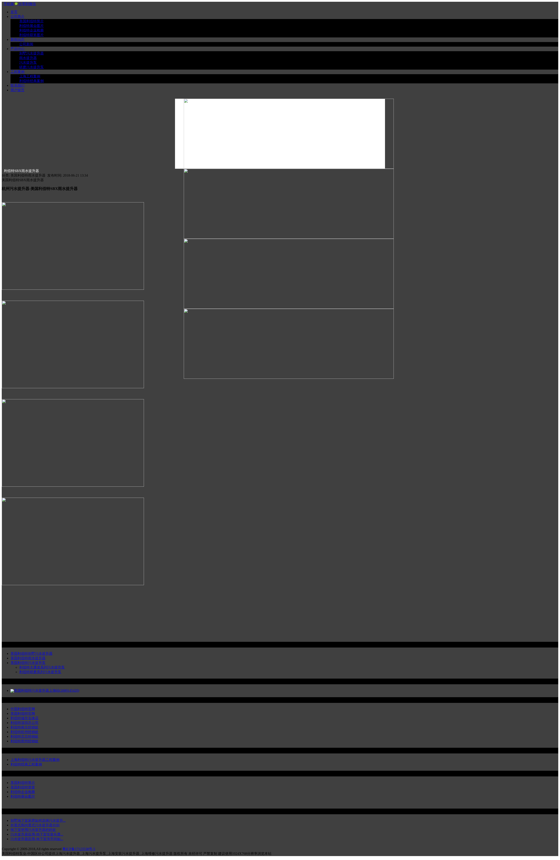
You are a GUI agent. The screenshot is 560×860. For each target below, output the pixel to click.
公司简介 (17, 16)
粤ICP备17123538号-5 (78, 849)
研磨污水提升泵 (31, 67)
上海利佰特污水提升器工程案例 (35, 760)
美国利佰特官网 (22, 713)
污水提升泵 (28, 62)
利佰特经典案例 (31, 81)
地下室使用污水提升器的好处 (33, 830)
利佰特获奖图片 (31, 35)
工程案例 (17, 72)
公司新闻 (26, 44)
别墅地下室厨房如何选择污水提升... (38, 820)
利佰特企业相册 (31, 30)
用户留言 (17, 90)
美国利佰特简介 (31, 21)
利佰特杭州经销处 (24, 732)
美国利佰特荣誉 (22, 787)
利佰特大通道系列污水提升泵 (42, 667)
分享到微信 (27, 4)
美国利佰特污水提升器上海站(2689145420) (46, 690)
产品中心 (17, 49)
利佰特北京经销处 (24, 736)
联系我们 (17, 85)
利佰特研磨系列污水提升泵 (40, 672)
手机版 (9, 4)
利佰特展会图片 (31, 26)
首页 (14, 12)
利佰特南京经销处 (24, 727)
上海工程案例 (29, 76)
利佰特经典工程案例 (26, 764)
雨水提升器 (28, 58)
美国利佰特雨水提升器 (28, 658)
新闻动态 (17, 39)
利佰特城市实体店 (24, 718)
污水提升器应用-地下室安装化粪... (36, 834)
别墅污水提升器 (31, 53)
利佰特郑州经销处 (24, 741)
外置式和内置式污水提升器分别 (35, 825)
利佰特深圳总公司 (24, 723)
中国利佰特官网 (22, 709)
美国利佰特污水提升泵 (28, 663)
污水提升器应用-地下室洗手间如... (36, 839)
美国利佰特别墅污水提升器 (31, 653)
